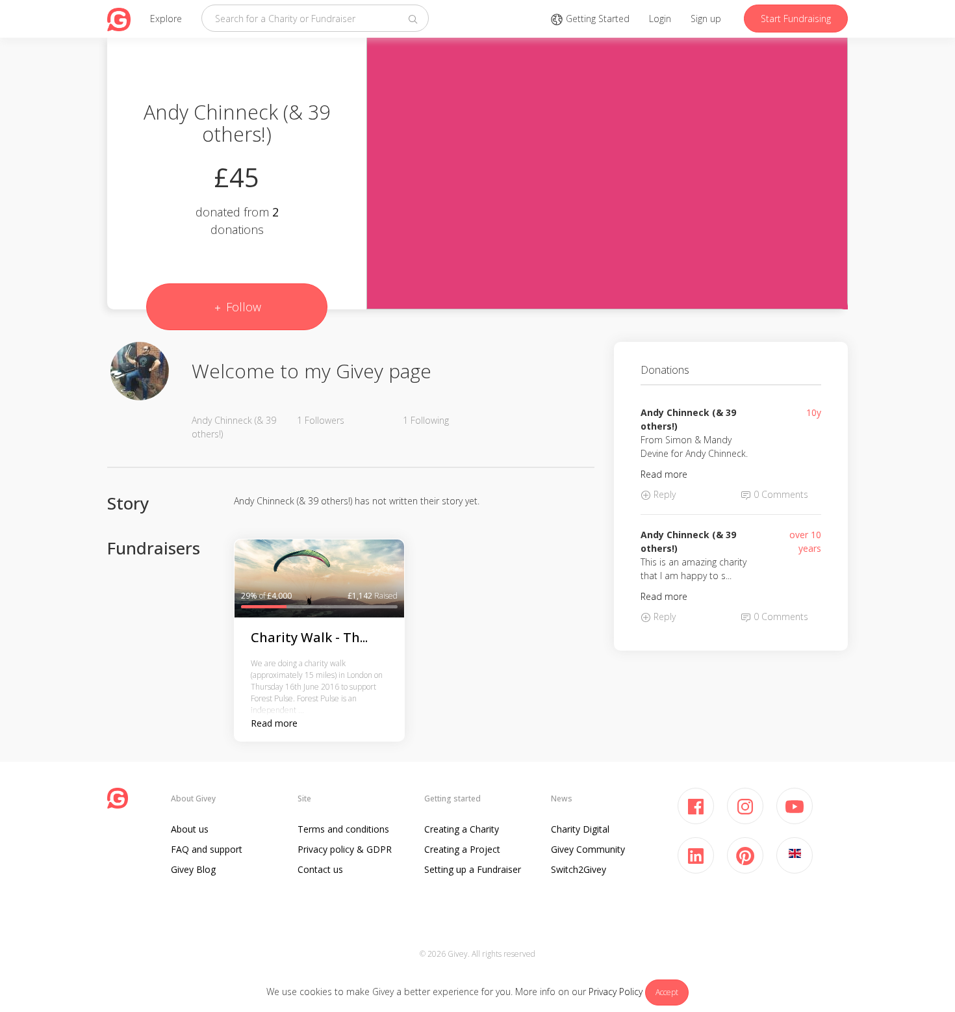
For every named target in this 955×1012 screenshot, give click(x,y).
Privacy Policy (616, 991)
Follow (242, 307)
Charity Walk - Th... (309, 637)
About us (190, 829)
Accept (667, 992)
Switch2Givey (578, 869)
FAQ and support (206, 849)
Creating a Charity (461, 829)
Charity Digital (580, 829)
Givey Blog (193, 869)
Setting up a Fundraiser (472, 869)
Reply (663, 494)
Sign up (706, 18)
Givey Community (588, 849)
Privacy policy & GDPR (345, 849)
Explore (166, 18)
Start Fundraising (796, 18)
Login (660, 18)
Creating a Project (462, 849)
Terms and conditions (343, 829)
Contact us (320, 869)
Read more (274, 723)
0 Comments (779, 494)
